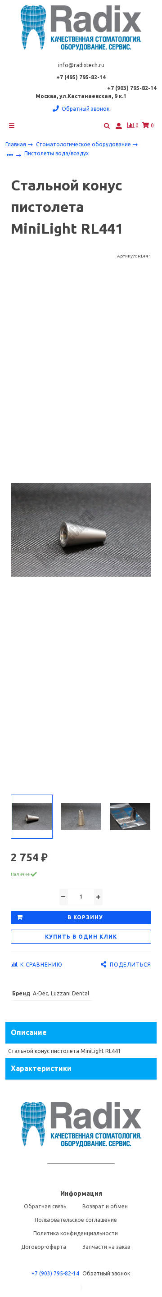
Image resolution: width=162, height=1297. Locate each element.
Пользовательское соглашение (76, 1220)
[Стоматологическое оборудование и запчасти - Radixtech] (81, 27)
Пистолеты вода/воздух (56, 153)
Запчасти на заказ (106, 1247)
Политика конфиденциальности (75, 1233)
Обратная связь (45, 1206)
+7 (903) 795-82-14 (55, 1273)
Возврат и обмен (105, 1206)
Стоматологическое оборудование (84, 144)
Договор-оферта (43, 1247)
